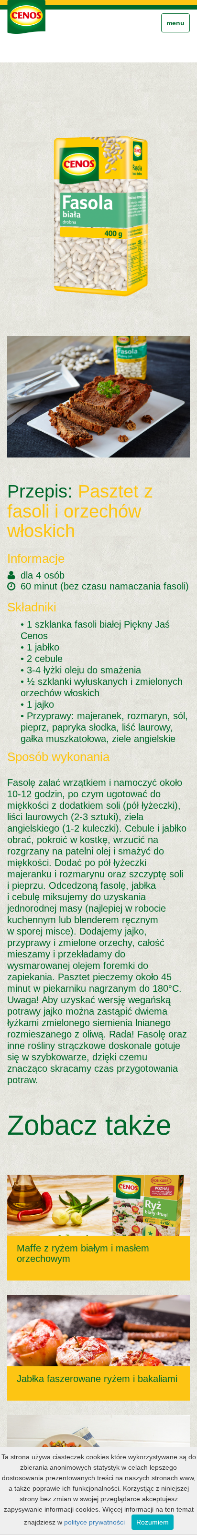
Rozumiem (152, 1522)
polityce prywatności (94, 1522)
